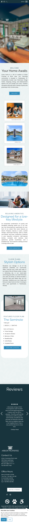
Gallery (14, 93)
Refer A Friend (14, 489)
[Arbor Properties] (10, 448)
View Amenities (14, 248)
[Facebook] (7, 495)
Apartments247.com (20, 506)
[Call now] (7, 1)
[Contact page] (4, 1)
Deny (10, 519)
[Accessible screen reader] (1, 1)
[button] (2, 413)
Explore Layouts (12, 347)
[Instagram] (10, 495)
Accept (3, 519)
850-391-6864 (7, 463)
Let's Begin (14, 40)
